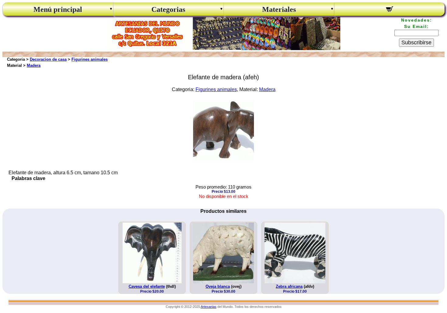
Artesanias (209, 306)
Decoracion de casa (48, 59)
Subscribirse (416, 42)
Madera (33, 65)
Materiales (279, 9)
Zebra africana (289, 286)
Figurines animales (89, 59)
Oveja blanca (218, 286)
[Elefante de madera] (223, 159)
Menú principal (57, 9)
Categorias (168, 9)
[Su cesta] (390, 10)
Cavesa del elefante (147, 286)
